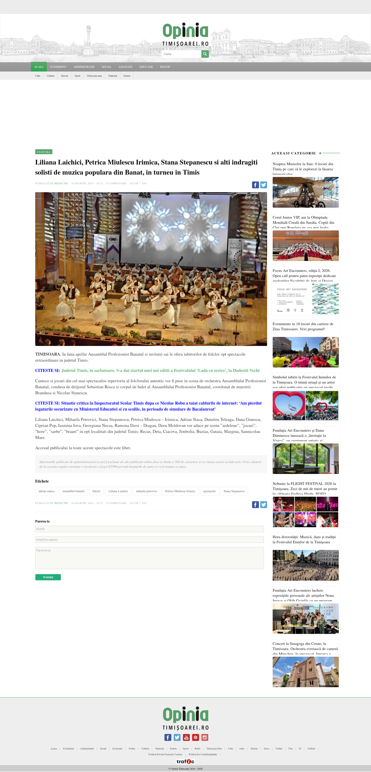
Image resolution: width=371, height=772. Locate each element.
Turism (64, 75)
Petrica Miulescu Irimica (180, 491)
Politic (132, 748)
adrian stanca (46, 491)
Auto (241, 748)
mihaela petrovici (146, 491)
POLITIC (165, 67)
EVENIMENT (58, 67)
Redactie (61, 183)
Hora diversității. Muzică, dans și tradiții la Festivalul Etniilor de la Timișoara (304, 539)
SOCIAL (107, 67)
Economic (118, 748)
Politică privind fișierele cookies (165, 754)
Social (103, 748)
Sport (77, 75)
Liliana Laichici (118, 491)
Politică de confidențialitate (203, 754)
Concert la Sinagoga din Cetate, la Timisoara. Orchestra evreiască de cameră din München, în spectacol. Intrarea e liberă (305, 651)
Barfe (197, 748)
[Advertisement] (185, 112)
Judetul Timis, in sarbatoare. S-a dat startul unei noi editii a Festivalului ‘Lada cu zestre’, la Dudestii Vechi (161, 370)
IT (300, 748)
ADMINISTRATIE (84, 67)
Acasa (38, 67)
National (112, 75)
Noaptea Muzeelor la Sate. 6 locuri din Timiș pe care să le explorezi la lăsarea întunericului (303, 169)
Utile (37, 75)
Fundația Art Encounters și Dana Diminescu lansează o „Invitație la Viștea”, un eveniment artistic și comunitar (299, 438)
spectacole (209, 491)
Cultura (50, 75)
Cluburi (311, 748)
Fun (291, 748)
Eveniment (68, 748)
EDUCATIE (146, 67)
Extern (127, 75)
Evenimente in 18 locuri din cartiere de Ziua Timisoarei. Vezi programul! (303, 326)
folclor (96, 491)
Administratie (87, 748)
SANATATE (125, 67)
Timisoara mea (94, 75)
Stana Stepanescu (234, 491)
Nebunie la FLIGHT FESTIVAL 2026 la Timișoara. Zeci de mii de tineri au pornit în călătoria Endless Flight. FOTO (305, 488)
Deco (266, 748)
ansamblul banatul (73, 491)
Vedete (278, 748)
